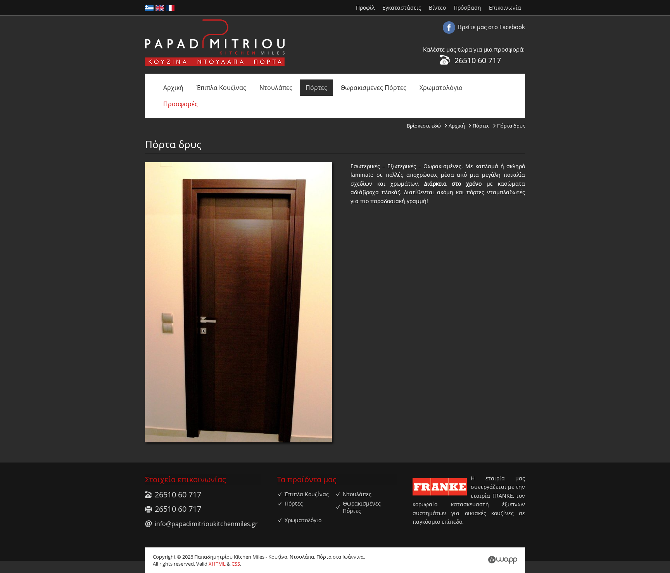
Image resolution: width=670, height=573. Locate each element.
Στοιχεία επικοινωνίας (185, 479)
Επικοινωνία (505, 7)
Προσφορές (180, 104)
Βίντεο (437, 7)
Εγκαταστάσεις (401, 7)
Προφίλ (365, 7)
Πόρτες (316, 87)
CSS (235, 563)
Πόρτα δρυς (511, 125)
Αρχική (173, 87)
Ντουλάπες (275, 87)
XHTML (217, 563)
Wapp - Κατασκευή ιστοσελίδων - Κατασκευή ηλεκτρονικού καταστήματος (502, 560)
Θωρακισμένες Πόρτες (373, 87)
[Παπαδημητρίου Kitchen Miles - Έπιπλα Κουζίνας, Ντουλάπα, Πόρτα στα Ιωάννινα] (215, 64)
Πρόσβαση (467, 7)
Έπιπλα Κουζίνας (221, 87)
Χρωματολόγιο (441, 87)
